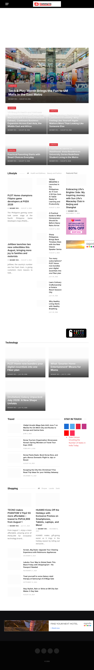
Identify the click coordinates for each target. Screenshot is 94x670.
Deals (58, 488)
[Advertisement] (47, 26)
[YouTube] (66, 433)
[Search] (87, 4)
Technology (11, 342)
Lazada (51, 488)
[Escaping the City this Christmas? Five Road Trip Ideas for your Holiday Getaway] (14, 473)
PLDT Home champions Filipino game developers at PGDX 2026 (20, 200)
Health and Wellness (38, 173)
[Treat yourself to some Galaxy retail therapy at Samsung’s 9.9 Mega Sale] (14, 579)
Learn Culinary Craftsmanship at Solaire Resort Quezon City (55, 287)
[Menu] (7, 4)
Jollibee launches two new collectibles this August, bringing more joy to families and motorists (19, 250)
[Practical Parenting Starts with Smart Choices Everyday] (26, 149)
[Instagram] (84, 426)
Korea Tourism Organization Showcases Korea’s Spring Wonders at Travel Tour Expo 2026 (40, 442)
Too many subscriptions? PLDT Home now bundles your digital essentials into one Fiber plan (55, 265)
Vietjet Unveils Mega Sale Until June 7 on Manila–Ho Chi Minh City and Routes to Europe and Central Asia (40, 427)
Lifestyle (12, 86)
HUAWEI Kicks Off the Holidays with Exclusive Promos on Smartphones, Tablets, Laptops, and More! (47, 517)
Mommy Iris (12, 99)
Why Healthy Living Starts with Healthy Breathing (54, 305)
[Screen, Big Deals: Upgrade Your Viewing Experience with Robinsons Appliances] (14, 553)
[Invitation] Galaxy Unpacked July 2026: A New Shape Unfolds (24, 400)
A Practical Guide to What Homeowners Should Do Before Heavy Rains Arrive (55, 219)
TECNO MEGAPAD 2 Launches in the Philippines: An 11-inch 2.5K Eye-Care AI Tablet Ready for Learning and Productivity (55, 191)
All (28, 173)
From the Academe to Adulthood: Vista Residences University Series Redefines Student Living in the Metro (64, 153)
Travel (11, 419)
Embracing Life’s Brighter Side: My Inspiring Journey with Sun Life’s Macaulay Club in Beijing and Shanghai (75, 198)
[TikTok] (72, 433)
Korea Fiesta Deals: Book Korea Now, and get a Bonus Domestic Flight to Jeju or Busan (40, 457)
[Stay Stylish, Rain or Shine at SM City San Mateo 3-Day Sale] (14, 592)
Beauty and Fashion (54, 173)
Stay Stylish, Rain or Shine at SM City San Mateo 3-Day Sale (40, 590)
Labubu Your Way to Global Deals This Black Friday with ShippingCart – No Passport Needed (39, 564)
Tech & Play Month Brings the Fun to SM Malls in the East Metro (38, 92)
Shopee (44, 488)
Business (12, 108)
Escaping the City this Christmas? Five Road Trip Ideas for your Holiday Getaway (40, 471)
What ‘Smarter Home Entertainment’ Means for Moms (66, 366)
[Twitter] (72, 426)
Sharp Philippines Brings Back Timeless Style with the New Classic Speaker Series (55, 241)
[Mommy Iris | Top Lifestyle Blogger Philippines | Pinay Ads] (47, 4)
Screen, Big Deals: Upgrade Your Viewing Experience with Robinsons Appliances (40, 551)
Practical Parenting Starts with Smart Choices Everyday (24, 156)
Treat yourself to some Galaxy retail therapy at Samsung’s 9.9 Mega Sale (38, 577)
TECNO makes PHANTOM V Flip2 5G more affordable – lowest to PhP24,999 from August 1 (19, 516)
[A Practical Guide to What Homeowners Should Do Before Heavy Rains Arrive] (42, 215)
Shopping (13, 488)
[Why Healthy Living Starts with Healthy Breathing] (42, 303)
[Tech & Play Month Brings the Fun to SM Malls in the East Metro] (47, 75)
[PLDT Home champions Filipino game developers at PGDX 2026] (20, 185)
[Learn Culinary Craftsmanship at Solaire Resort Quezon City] (42, 284)
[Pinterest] (78, 426)
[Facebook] (66, 426)
